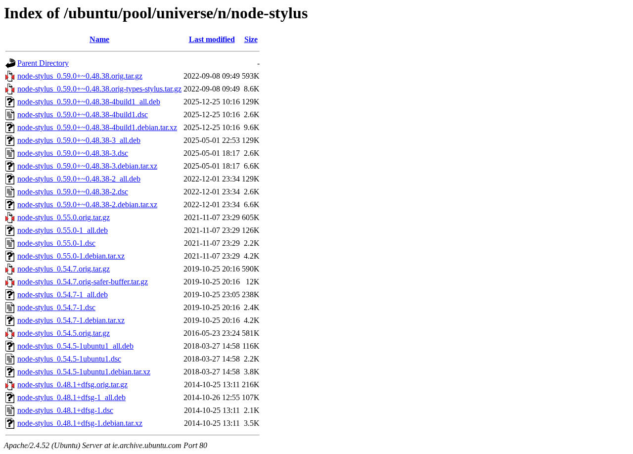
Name (99, 39)
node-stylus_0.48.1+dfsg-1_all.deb (71, 397)
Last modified (212, 39)
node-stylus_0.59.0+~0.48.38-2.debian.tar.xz (87, 204)
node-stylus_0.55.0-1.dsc (56, 243)
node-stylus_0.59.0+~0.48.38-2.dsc (72, 191)
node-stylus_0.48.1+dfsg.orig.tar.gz (72, 384)
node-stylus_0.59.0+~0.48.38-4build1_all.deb (88, 101)
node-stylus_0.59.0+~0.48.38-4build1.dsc (82, 114)
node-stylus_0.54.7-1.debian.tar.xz (71, 320)
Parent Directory (43, 63)
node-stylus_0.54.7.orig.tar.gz (63, 269)
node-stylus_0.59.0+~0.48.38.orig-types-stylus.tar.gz (99, 89)
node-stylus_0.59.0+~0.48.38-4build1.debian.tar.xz (97, 127)
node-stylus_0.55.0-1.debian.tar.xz (71, 256)
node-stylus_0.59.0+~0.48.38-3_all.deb (78, 140)
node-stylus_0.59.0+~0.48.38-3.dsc (72, 153)
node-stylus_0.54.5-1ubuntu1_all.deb (75, 346)
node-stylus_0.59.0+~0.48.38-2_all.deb (78, 179)
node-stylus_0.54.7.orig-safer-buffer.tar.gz (82, 281)
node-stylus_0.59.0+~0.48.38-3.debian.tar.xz (87, 166)
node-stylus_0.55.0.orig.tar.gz (63, 217)
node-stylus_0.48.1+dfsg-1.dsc (65, 410)
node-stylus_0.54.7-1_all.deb (62, 294)
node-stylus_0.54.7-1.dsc (56, 307)
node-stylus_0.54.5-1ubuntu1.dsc (69, 359)
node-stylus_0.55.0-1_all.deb (62, 230)
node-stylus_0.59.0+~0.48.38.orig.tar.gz (79, 76)
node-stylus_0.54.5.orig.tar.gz (63, 333)
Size (251, 39)
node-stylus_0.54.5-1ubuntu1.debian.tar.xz (83, 371)
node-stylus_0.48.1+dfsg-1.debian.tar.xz (79, 423)
